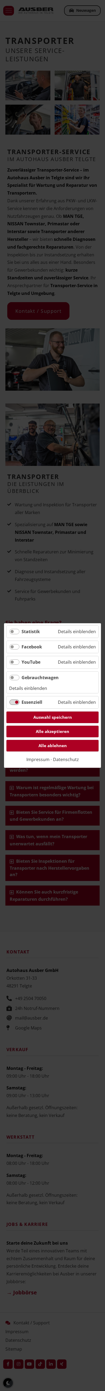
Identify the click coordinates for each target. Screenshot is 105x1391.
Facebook (32, 647)
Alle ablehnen (52, 745)
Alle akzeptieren (52, 731)
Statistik (31, 631)
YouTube (31, 662)
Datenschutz (66, 759)
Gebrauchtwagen (40, 678)
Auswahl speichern (52, 717)
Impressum (38, 759)
